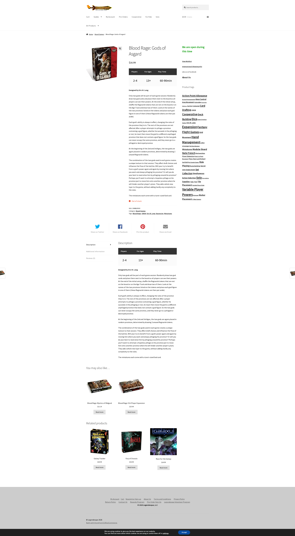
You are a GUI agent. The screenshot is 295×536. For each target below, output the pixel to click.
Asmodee (197, 102)
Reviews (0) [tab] (90, 258)
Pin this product (142, 232)
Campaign (196, 106)
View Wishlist (187, 61)
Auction (189, 106)
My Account (110, 17)
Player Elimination (188, 156)
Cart (88, 17)
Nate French (188, 153)
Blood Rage (137, 213)
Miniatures (168, 213)
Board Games (99, 34)
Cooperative (136, 17)
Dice (194, 119)
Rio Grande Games (193, 162)
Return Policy (110, 502)
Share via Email (165, 232)
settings (166, 533)
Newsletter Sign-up (133, 499)
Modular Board (200, 149)
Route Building (195, 166)
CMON (144, 213)
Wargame (196, 195)
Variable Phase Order (198, 185)
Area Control (201, 99)
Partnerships (200, 153)
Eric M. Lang (151, 213)
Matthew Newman (194, 146)
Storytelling (205, 178)
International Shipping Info (192, 67)
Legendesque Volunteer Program (177, 502)
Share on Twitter (97, 232)
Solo (157, 17)
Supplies (186, 181)
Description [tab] (90, 244)
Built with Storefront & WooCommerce (101, 523)
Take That (193, 182)
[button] (120, 48)
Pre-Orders (123, 17)
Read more (99, 412)
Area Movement (188, 102)
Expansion (159, 213)
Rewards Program (137, 502)
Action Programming (188, 99)
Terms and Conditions (162, 499)
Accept (184, 532)
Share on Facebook (120, 232)
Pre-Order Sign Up (154, 502)
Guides (96, 17)
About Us (147, 499)
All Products (91, 26)
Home (91, 34)
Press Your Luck (194, 159)
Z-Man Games (196, 199)
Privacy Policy (179, 499)
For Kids (148, 17)
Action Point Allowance (194, 95)
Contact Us (123, 502)
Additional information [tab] (95, 251)
